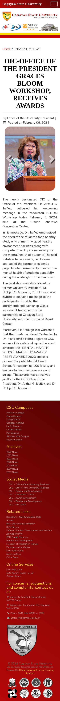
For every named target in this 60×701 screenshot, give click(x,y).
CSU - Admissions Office (21, 494)
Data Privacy (12, 527)
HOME (6, 49)
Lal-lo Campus (13, 426)
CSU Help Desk (14, 569)
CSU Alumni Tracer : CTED (20, 572)
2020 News (12, 462)
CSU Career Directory (17, 537)
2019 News (12, 465)
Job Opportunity (14, 533)
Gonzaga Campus (15, 422)
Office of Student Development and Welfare (29, 530)
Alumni (9, 520)
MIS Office (44, 666)
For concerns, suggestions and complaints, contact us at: (29, 587)
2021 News (12, 458)
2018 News (12, 468)
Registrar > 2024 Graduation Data (23, 516)
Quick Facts (12, 557)
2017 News (12, 472)
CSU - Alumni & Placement (22, 497)
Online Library (13, 576)
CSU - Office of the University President (28, 484)
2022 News (12, 455)
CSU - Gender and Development (25, 491)
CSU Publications (15, 550)
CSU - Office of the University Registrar (28, 487)
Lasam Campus (14, 429)
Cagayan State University (21, 4)
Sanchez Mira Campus (17, 436)
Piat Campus (12, 432)
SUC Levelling (13, 554)
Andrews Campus (15, 412)
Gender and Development (19, 540)
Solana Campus (14, 439)
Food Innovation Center (18, 547)
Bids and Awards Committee (20, 523)
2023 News (12, 452)
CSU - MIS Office (17, 504)
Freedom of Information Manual (22, 543)
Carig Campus (13, 419)
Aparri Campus (13, 416)
